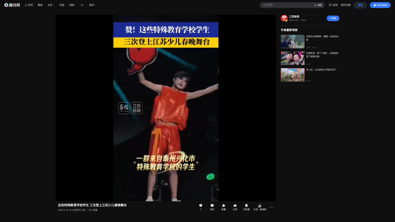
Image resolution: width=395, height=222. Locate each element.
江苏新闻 (294, 16)
